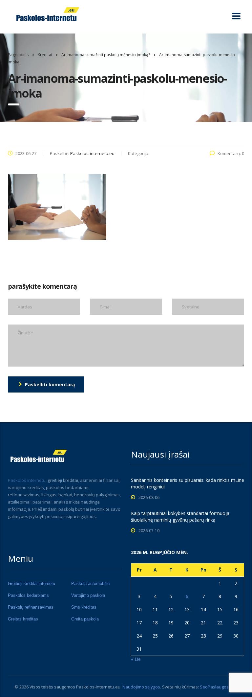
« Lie (136, 659)
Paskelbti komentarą (50, 384)
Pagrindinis (18, 54)
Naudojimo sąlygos (141, 687)
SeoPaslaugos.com (219, 687)
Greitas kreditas (23, 619)
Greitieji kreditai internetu (31, 583)
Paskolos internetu (27, 480)
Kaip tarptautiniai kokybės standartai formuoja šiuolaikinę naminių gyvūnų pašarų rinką (180, 516)
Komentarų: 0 (231, 153)
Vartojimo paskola (88, 595)
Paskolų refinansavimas (30, 607)
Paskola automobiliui (91, 583)
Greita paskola (85, 619)
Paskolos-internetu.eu (98, 687)
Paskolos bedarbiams (28, 595)
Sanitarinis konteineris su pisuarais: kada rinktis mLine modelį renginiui (187, 483)
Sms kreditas (83, 607)
